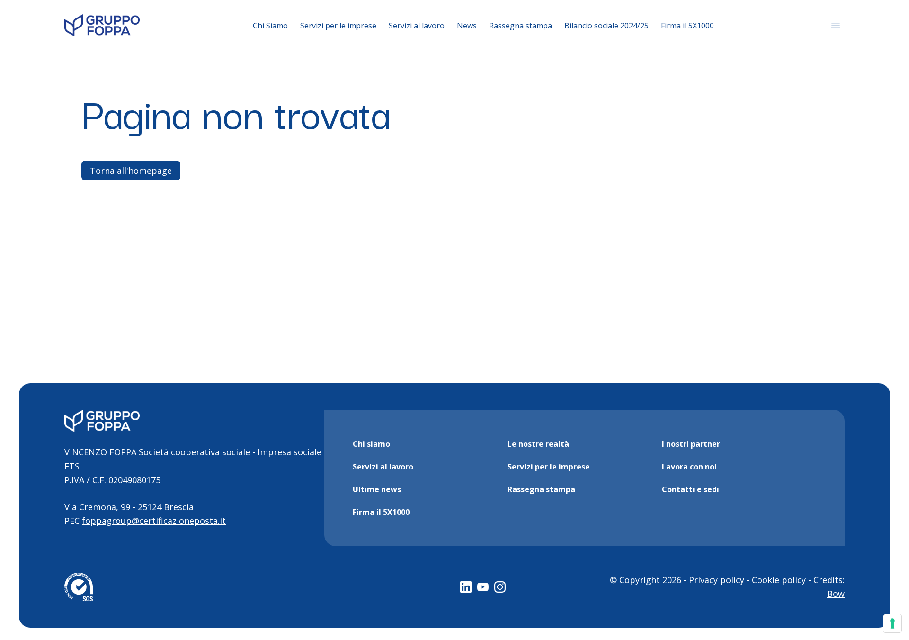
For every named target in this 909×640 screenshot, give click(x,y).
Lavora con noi (689, 466)
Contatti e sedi (690, 489)
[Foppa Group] (102, 25)
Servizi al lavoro (417, 25)
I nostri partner (691, 444)
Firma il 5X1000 (687, 25)
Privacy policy (716, 580)
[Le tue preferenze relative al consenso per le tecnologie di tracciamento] (892, 623)
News (467, 25)
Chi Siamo (270, 25)
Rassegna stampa (520, 25)
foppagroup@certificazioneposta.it (154, 520)
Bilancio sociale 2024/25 (606, 25)
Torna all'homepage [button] (131, 170)
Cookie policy (779, 580)
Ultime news (377, 489)
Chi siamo (371, 444)
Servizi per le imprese (338, 25)
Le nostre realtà (538, 444)
